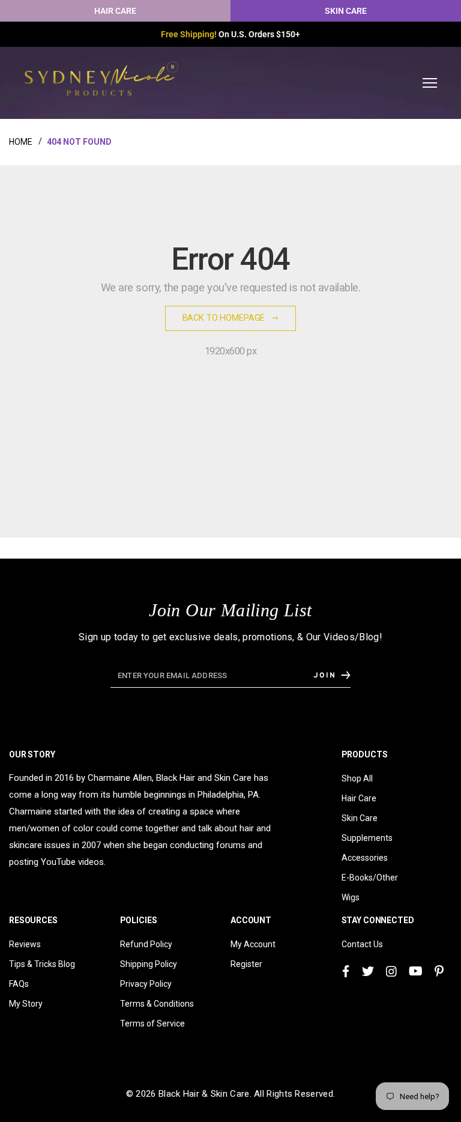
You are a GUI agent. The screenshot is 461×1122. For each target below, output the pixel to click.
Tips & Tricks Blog (42, 964)
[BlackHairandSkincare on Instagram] (391, 971)
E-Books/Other (370, 877)
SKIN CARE (346, 11)
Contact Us (362, 944)
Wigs (351, 897)
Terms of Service (152, 1023)
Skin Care (360, 818)
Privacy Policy (146, 984)
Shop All (357, 778)
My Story (26, 1003)
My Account (253, 944)
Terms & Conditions (157, 1003)
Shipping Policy (148, 964)
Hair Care (359, 798)
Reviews (25, 944)
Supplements (367, 838)
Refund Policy (146, 944)
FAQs (19, 984)
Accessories (365, 858)
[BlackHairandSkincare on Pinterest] (439, 971)
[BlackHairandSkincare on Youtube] (416, 971)
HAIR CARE (115, 11)
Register (246, 964)
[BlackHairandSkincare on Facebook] (346, 971)
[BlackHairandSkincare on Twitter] (368, 971)
